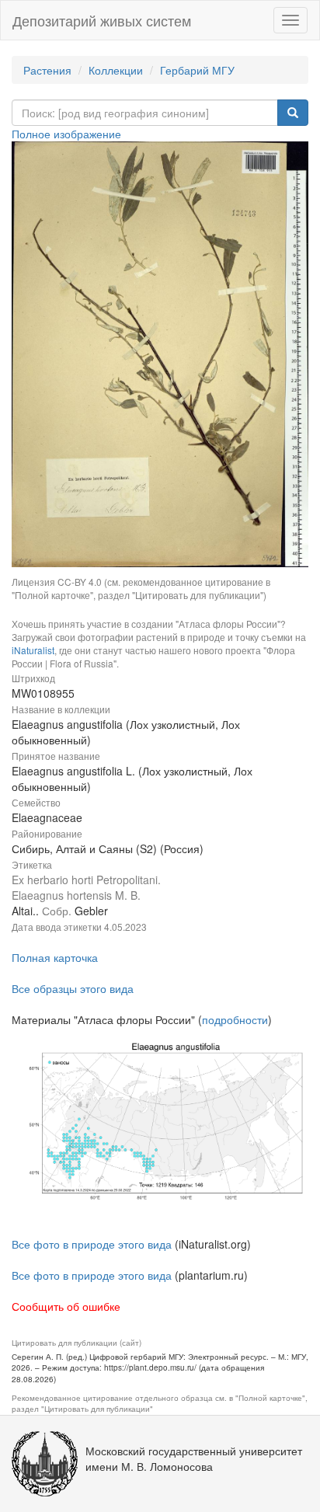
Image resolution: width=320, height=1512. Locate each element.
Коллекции (116, 70)
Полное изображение (66, 133)
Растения (47, 70)
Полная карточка (55, 957)
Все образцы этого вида (73, 988)
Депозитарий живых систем (101, 20)
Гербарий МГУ (197, 70)
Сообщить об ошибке (66, 1306)
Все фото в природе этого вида (92, 1244)
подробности (235, 1019)
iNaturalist (33, 650)
